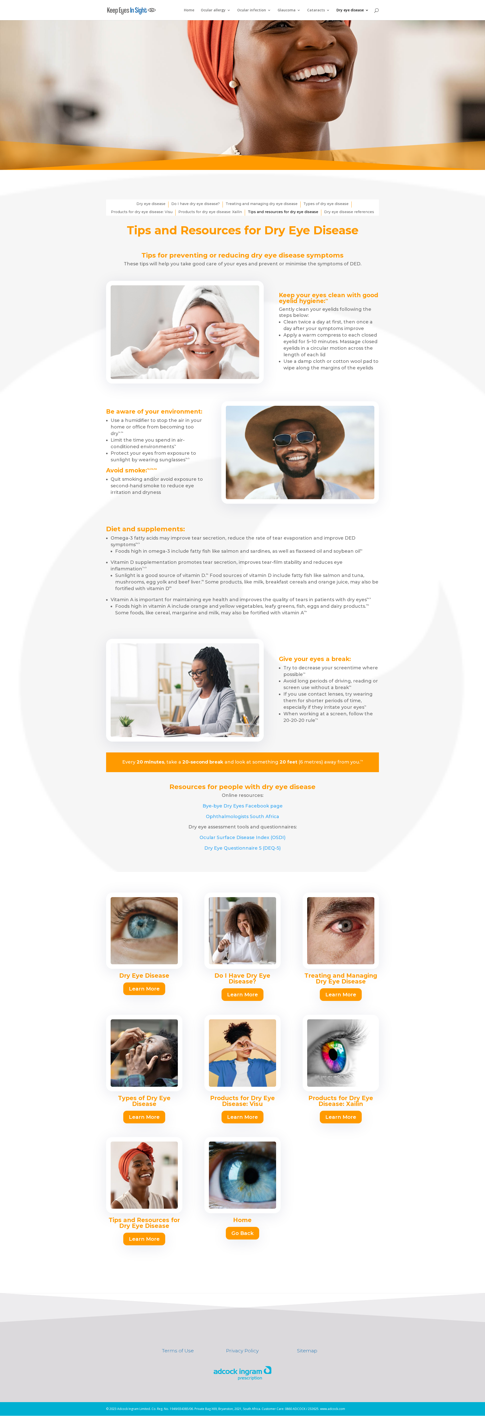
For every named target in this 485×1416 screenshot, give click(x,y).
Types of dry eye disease (326, 203)
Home (189, 10)
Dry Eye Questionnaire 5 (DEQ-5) (242, 848)
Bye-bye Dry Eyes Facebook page (243, 806)
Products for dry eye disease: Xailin (210, 212)
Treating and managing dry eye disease (262, 203)
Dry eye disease (350, 10)
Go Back (242, 1233)
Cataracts (316, 10)
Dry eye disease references (349, 212)
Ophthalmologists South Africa (242, 816)
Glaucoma (287, 10)
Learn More (144, 989)
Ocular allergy (213, 10)
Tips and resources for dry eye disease (283, 212)
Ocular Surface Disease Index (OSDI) (242, 837)
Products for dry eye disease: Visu (142, 212)
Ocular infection (251, 10)
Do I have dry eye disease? (195, 203)
